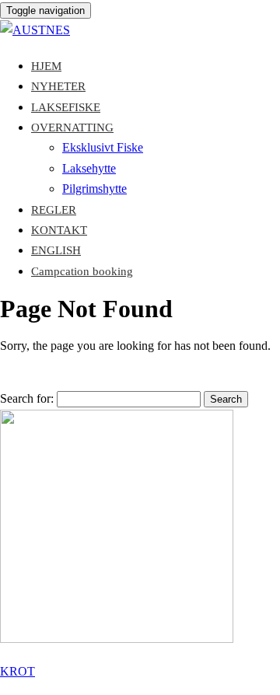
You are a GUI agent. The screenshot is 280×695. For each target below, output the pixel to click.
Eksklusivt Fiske (102, 147)
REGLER (53, 210)
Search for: (27, 398)
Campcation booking (82, 271)
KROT (17, 671)
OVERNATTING (72, 127)
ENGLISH (56, 250)
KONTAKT (59, 230)
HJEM (46, 66)
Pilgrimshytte (94, 188)
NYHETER (58, 86)
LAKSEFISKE (65, 107)
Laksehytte (89, 168)
